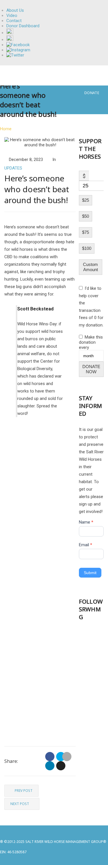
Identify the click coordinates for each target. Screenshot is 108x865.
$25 (85, 200)
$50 (85, 216)
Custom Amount (90, 267)
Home (6, 128)
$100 (86, 248)
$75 (85, 232)
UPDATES (13, 168)
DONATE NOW (91, 369)
